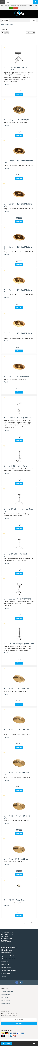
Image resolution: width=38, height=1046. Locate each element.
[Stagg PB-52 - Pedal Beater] (19, 890)
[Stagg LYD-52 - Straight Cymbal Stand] (19, 634)
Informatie (19, 94)
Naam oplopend (31, 32)
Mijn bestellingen (6, 994)
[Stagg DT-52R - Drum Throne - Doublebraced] (19, 57)
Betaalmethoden (6, 967)
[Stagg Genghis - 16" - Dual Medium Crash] (19, 194)
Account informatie (7, 991)
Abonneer (19, 1023)
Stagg (11, 24)
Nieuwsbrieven (5, 1003)
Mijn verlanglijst (5, 1000)
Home (2, 24)
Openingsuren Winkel (7, 956)
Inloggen (33, 20)
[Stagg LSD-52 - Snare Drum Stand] (19, 589)
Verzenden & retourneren (8, 970)
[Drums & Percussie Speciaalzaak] (19, 12)
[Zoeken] (35, 2)
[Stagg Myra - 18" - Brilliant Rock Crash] (19, 763)
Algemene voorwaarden (8, 959)
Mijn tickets (4, 997)
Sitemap (3, 976)
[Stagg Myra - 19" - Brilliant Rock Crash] (19, 806)
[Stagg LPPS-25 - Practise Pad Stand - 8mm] (19, 499)
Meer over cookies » (23, 8)
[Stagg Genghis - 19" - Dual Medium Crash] (19, 323)
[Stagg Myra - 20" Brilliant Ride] (19, 849)
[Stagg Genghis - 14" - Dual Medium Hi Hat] (19, 151)
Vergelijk (6, 84)
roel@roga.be (5, 940)
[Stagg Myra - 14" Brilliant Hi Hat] (19, 679)
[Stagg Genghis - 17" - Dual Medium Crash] (19, 237)
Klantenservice (5, 973)
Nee (15, 8)
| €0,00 (7, 1043)
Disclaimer (4, 962)
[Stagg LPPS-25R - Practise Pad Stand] (19, 544)
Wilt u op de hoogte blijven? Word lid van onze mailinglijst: (9, 1015)
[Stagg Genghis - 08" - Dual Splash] (19, 110)
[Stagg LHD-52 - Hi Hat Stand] (19, 456)
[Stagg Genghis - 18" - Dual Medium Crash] (19, 280)
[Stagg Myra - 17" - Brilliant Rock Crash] (19, 720)
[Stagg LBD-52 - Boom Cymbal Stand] (19, 408)
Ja (11, 8)
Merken (7, 24)
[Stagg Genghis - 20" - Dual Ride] (19, 367)
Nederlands (5, 20)
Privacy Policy (5, 964)
